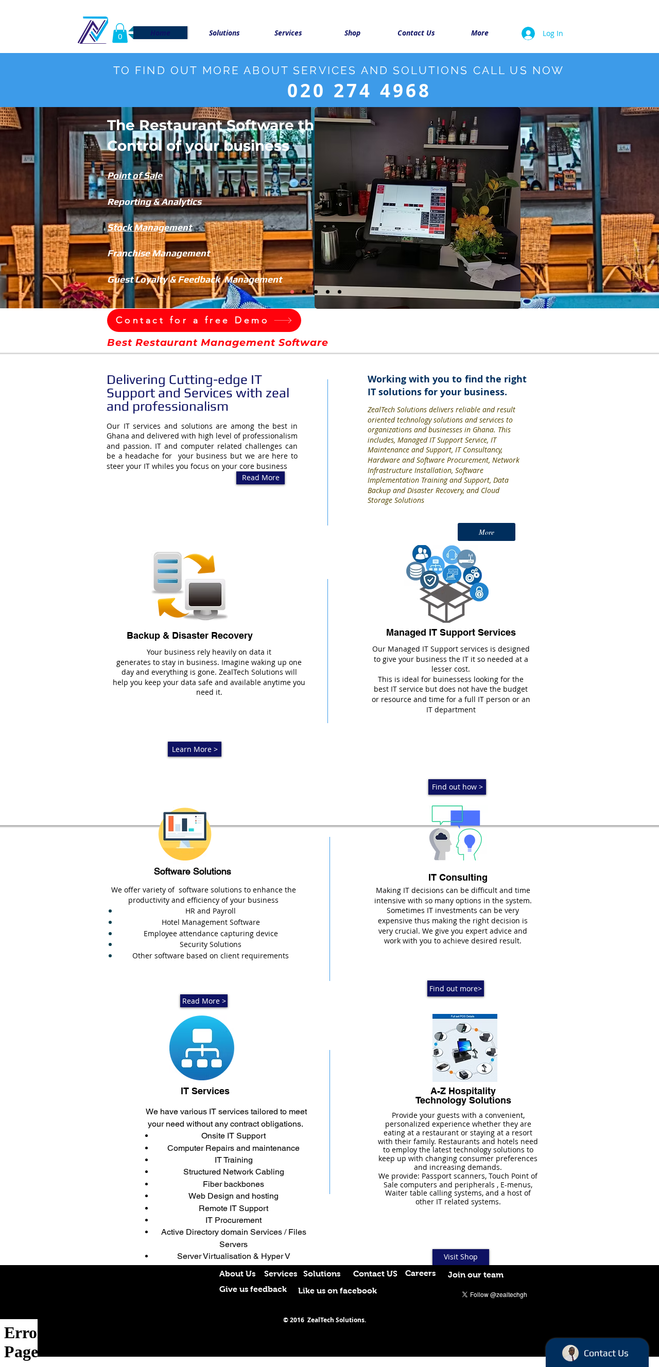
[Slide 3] (316, 291)
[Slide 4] (339, 291)
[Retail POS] (304, 291)
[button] (120, 33)
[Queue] (328, 291)
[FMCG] (292, 291)
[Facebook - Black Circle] (536, 1293)
